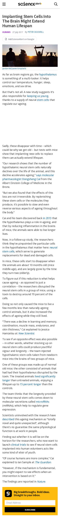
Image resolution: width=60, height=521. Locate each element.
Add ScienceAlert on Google (21, 39)
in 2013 (47, 218)
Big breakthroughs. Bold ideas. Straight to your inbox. (32, 493)
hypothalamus (48, 74)
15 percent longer (30, 384)
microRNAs (42, 401)
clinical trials (18, 444)
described (8, 419)
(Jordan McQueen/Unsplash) (14, 68)
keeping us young (37, 96)
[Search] (56, 4)
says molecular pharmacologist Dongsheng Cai (28, 177)
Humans (6, 32)
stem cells (43, 100)
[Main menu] (4, 4)
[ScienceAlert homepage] (30, 4)
